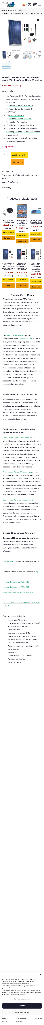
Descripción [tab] (17, 295)
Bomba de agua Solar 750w (21, 105)
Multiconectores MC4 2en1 (20, 118)
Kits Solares (17, 175)
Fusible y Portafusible (17, 122)
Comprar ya (8, 238)
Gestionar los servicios (21, 999)
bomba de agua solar (14, 335)
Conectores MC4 (16, 115)
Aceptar (22, 1006)
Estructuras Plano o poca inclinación (18, 500)
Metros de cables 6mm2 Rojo (22, 125)
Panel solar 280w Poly (19, 96)
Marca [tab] (30, 295)
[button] (40, 974)
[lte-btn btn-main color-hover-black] (8, 232)
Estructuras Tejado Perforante (16, 437)
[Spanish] (24, 4)
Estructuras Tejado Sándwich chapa (18, 472)
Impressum (38, 1018)
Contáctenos (9, 561)
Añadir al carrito (19, 155)
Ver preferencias (22, 1012)
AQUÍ (37, 571)
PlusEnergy (13, 182)
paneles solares (25, 338)
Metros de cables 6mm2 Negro (23, 128)
